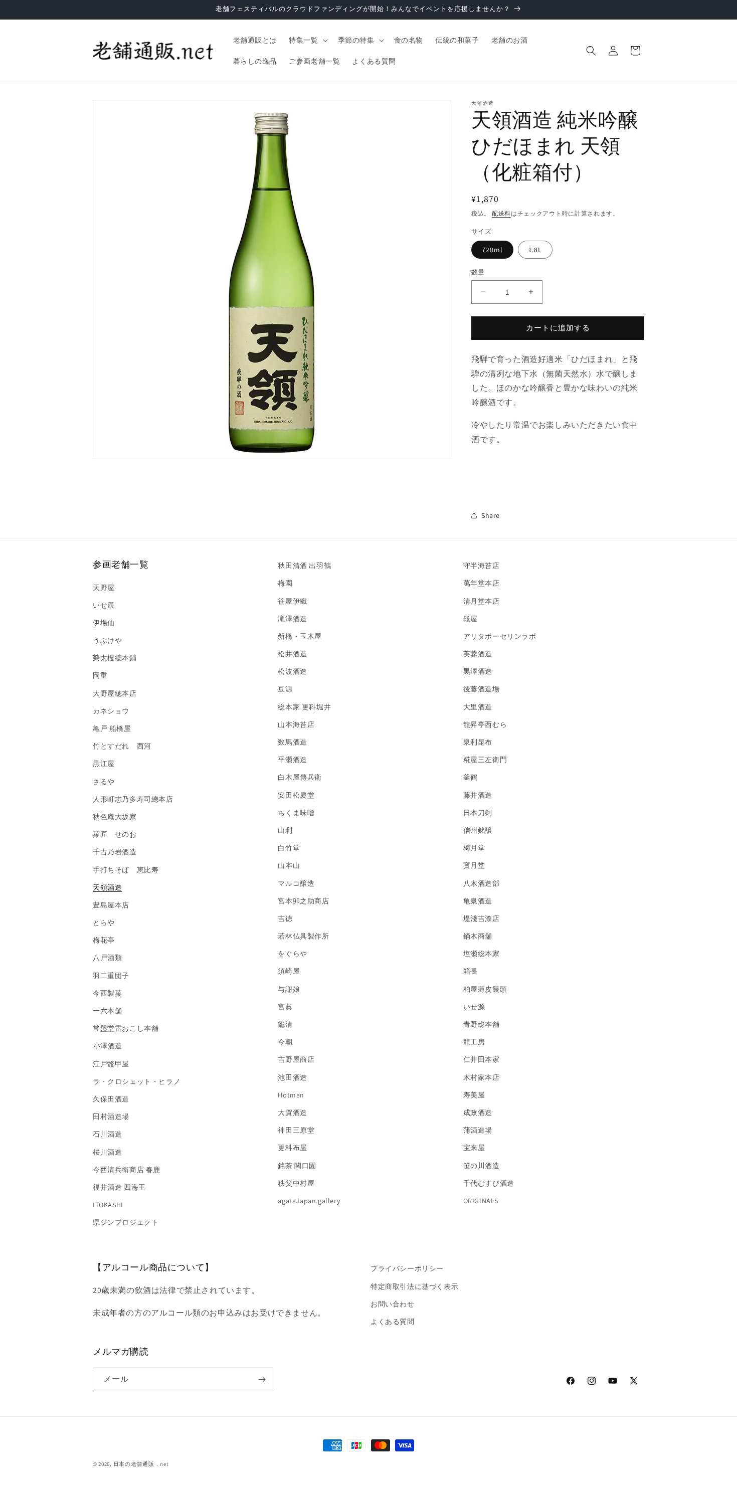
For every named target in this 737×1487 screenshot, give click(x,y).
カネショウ (111, 710)
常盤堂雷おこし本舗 (125, 1028)
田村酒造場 (111, 1116)
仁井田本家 (481, 1059)
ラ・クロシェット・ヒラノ (136, 1081)
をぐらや (292, 953)
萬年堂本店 (481, 583)
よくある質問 (393, 1321)
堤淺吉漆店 (481, 918)
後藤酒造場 (481, 688)
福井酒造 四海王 (119, 1187)
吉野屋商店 (296, 1059)
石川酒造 (107, 1134)
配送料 (501, 213)
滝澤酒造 (292, 618)
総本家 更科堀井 (304, 706)
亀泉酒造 (477, 900)
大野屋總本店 (115, 693)
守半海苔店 (481, 565)
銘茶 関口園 (297, 1165)
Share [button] (490, 515)
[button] (307, 40)
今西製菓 (107, 993)
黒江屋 (104, 763)
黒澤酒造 (477, 671)
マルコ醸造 (296, 883)
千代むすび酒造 (488, 1183)
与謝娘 (289, 989)
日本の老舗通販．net (141, 1463)
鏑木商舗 (477, 936)
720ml (492, 249)
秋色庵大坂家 (115, 816)
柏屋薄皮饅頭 (485, 989)
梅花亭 (104, 940)
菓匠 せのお (115, 834)
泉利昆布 (477, 742)
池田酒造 (292, 1077)
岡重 (100, 675)
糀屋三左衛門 (485, 759)
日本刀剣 (477, 812)
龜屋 (470, 618)
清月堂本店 (481, 601)
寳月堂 (474, 865)
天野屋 (104, 587)
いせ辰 (104, 605)
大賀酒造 (292, 1112)
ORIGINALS (480, 1200)
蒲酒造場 (477, 1130)
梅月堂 (474, 847)
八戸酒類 (107, 957)
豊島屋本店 (111, 904)
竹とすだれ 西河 (122, 746)
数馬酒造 (292, 742)
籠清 (285, 1024)
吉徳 (285, 918)
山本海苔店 (296, 724)
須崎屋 (289, 971)
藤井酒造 (477, 795)
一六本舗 (107, 1010)
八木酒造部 (481, 883)
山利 (285, 830)
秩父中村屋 (296, 1183)
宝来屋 (474, 1147)
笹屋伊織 (292, 601)
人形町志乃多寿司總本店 (133, 799)
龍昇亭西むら (485, 724)
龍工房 (474, 1041)
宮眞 (285, 1006)
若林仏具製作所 (303, 936)
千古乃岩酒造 (115, 851)
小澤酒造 (107, 1045)
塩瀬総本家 (481, 953)
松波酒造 (292, 671)
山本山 (289, 865)
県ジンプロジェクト (125, 1222)
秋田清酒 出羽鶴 (304, 565)
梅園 (285, 583)
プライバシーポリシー (407, 1268)
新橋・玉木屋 (300, 636)
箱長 (470, 971)
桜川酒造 (107, 1152)
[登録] (262, 1379)
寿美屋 (474, 1094)
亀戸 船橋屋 (112, 728)
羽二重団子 (111, 975)
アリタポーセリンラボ (499, 636)
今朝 (285, 1041)
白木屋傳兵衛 (300, 777)
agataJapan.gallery (309, 1200)
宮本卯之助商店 (303, 900)
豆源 (285, 688)
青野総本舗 (481, 1024)
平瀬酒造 (292, 759)
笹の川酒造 (481, 1165)
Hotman (291, 1094)
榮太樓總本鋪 (115, 657)
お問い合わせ (393, 1304)
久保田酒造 (111, 1098)
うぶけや (107, 640)
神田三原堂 (296, 1130)
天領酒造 (107, 887)
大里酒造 (477, 706)
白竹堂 (289, 847)
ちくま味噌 (296, 812)
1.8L (535, 249)
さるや (104, 781)
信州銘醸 (477, 830)
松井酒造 (292, 653)
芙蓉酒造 (477, 653)
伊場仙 (104, 622)
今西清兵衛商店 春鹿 (126, 1169)
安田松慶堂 (296, 795)
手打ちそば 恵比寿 (125, 869)
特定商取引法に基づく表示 (414, 1286)
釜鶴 (470, 777)
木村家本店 (481, 1077)
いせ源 (474, 1006)
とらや (104, 922)
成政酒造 (477, 1112)
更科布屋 (292, 1147)
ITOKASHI (108, 1204)
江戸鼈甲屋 (111, 1063)
